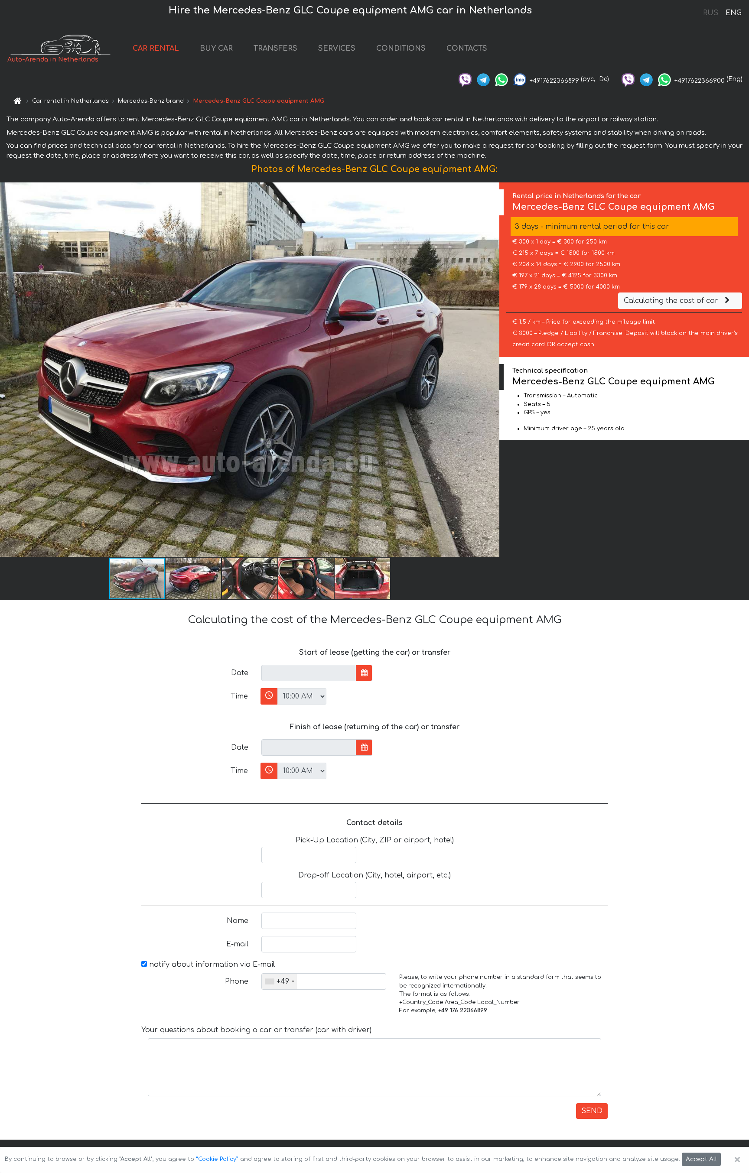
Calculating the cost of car (672, 301)
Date (239, 673)
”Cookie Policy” (217, 1159)
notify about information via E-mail (211, 964)
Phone (236, 981)
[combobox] (279, 981)
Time (239, 696)
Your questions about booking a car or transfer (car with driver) (256, 1030)
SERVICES (336, 48)
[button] (194, 578)
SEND (591, 1111)
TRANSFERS (275, 48)
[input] (308, 673)
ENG (733, 13)
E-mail (237, 944)
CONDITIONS (401, 48)
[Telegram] (483, 79)
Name (237, 921)
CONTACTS (466, 48)
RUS (710, 13)
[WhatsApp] (501, 79)
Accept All (701, 1159)
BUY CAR (216, 48)
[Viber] (465, 79)
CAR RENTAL (156, 48)
